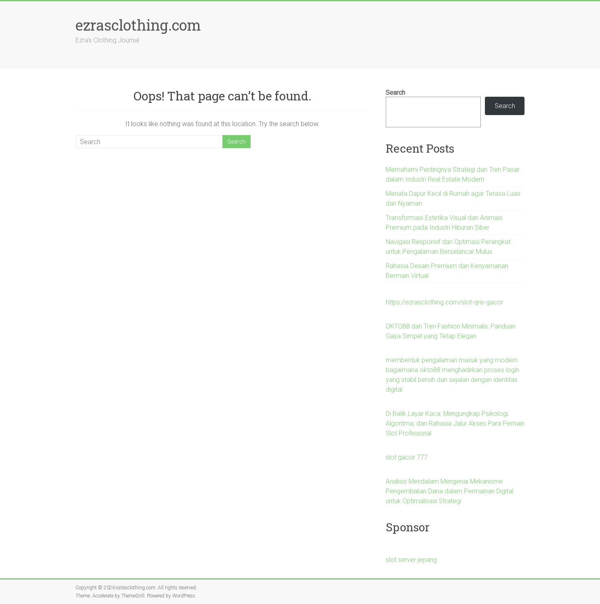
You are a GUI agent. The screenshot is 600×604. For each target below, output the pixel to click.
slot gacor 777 (407, 457)
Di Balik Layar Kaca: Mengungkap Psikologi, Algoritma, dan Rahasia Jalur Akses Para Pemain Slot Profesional (455, 423)
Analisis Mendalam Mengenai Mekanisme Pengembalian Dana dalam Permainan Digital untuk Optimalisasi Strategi (449, 491)
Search (395, 92)
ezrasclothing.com (138, 25)
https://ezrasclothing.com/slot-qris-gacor (444, 302)
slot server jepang (411, 560)
